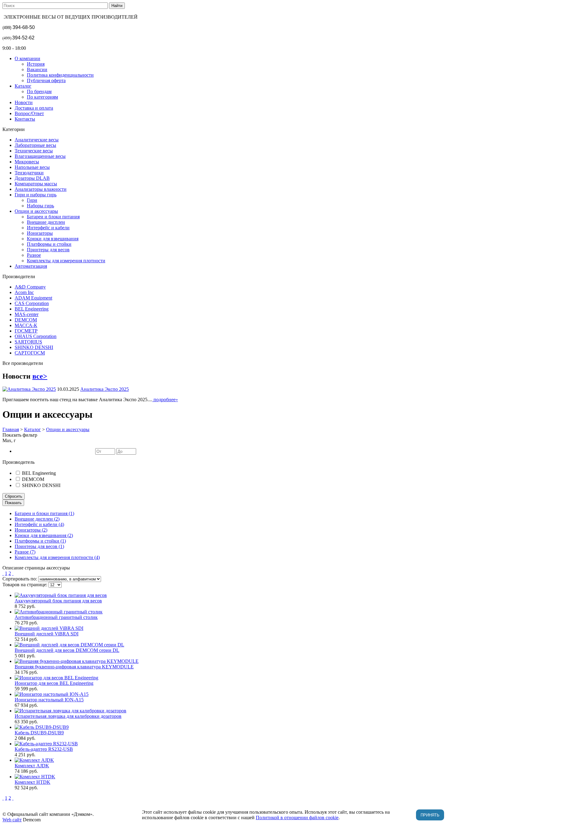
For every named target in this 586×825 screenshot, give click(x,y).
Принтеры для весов (48, 249)
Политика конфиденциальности (60, 75)
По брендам (39, 91)
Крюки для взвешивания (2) (44, 535)
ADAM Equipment (33, 297)
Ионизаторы (40, 233)
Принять (430, 815)
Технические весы (34, 150)
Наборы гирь (40, 205)
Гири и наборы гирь (35, 194)
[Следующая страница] (12, 573)
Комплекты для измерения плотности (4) (57, 557)
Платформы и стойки (49, 244)
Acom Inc (24, 292)
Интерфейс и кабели (48, 227)
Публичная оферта (46, 80)
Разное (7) (25, 551)
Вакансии (37, 69)
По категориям (42, 97)
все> (39, 376)
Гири (32, 200)
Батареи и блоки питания (53, 216)
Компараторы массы (36, 183)
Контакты (25, 119)
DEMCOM (26, 319)
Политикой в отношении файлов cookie (297, 817)
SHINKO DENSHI (34, 347)
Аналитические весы (37, 139)
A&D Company (30, 286)
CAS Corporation (32, 303)
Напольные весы (32, 167)
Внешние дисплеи (46, 222)
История (36, 64)
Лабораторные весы (35, 145)
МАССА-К (26, 325)
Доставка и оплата (34, 108)
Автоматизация (31, 266)
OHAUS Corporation (35, 336)
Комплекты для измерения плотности (66, 260)
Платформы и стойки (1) (40, 540)
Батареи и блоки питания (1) (44, 513)
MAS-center (26, 314)
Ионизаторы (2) (31, 529)
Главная (10, 429)
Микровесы (27, 161)
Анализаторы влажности (41, 189)
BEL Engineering (32, 308)
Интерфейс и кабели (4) (39, 524)
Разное (34, 255)
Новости (24, 102)
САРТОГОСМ (30, 352)
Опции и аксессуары (36, 211)
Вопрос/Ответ (29, 113)
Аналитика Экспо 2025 (104, 389)
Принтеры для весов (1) (39, 546)
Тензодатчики (29, 172)
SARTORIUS (28, 341)
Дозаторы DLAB (32, 178)
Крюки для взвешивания (52, 238)
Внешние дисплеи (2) (37, 519)
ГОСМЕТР (26, 330)
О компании (27, 58)
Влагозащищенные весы (40, 156)
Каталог (23, 86)
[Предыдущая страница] (3, 573)
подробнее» (165, 399)
